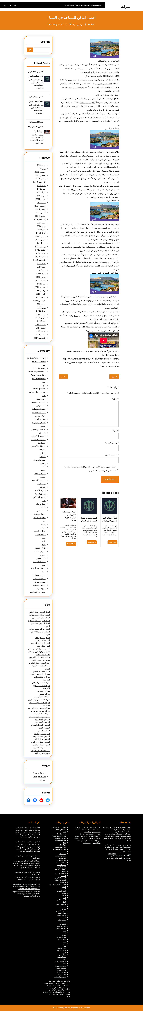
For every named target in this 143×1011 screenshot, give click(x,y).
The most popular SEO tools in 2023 (102, 76)
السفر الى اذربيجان (42, 637)
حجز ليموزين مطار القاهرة (39, 663)
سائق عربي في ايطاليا (63, 981)
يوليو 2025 (41, 185)
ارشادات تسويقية (39, 412)
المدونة (43, 780)
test (44, 382)
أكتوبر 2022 (41, 294)
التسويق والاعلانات (38, 439)
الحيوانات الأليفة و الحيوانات (57, 884)
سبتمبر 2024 (40, 216)
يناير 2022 (41, 321)
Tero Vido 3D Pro (125, 856)
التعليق (115, 398)
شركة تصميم (45, 694)
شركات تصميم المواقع (41, 682)
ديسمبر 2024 (40, 206)
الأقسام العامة (40, 419)
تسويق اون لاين (39, 497)
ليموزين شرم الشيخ (42, 733)
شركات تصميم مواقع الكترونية (41, 687)
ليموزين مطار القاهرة (41, 739)
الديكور (43, 453)
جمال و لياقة (41, 504)
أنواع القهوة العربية (58, 992)
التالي (63, 377)
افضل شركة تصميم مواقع (39, 629)
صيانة (43, 538)
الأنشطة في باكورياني (103, 83)
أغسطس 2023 (39, 260)
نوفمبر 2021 (41, 328)
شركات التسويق (39, 531)
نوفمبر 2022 (40, 290)
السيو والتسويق (40, 460)
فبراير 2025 (41, 199)
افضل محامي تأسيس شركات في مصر (118, 846)
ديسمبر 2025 (40, 172)
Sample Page (39, 776)
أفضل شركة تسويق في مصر (91, 827)
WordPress (85, 1008)
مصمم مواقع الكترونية (41, 747)
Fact (43, 365)
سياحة (43, 527)
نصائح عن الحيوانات (38, 592)
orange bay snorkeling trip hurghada (56, 993)
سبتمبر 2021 (41, 334)
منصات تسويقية (39, 585)
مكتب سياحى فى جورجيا (40, 750)
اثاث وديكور (41, 405)
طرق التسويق (40, 548)
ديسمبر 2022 (40, 287)
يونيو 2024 (41, 226)
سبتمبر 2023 (40, 256)
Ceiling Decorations (36, 358)
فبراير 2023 (41, 280)
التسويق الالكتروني (38, 436)
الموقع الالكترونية (39, 480)
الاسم (116, 430)
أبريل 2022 (41, 311)
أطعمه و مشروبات (38, 402)
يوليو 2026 (41, 165)
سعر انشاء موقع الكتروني (40, 674)
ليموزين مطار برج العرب (40, 742)
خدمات (43, 507)
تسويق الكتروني (39, 490)
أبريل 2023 (41, 273)
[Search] (30, 50)
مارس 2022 (41, 314)
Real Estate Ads (38, 375)
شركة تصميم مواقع (42, 696)
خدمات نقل (41, 510)
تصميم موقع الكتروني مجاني (39, 651)
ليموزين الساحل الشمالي (40, 725)
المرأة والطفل (40, 473)
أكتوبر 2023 (41, 253)
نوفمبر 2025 (40, 175)
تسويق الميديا (40, 493)
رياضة (43, 524)
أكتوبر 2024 (41, 212)
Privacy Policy (39, 773)
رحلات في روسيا (120, 849)
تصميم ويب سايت (43, 654)
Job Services (40, 368)
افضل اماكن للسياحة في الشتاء (107, 95)
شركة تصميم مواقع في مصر (38, 708)
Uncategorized (55, 24)
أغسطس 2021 (40, 338)
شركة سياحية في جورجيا (40, 711)
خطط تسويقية (40, 514)
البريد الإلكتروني (112, 442)
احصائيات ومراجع (39, 409)
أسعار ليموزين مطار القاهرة (39, 612)
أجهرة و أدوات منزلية (37, 392)
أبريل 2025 (41, 192)
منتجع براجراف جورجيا (89, 830)
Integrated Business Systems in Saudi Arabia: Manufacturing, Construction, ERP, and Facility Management (26, 886)
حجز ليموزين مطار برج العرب (41, 667)
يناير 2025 (41, 202)
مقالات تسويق (40, 582)
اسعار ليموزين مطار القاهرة (39, 620)
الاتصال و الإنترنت (39, 422)
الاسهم (43, 426)
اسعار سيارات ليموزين (41, 617)
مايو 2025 (41, 189)
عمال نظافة (87, 843)
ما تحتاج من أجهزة (38, 568)
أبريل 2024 (41, 233)
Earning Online (39, 361)
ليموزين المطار (44, 730)
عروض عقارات (40, 551)
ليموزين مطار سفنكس (41, 744)
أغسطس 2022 (39, 300)
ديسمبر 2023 (40, 246)
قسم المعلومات (39, 561)
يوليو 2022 (41, 304)
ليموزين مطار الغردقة (41, 736)
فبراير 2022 (41, 317)
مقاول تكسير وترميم (58, 988)
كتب (44, 565)
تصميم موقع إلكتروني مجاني (39, 648)
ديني (44, 521)
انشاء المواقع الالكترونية (40, 643)
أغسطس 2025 (39, 182)
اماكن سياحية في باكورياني (97, 72)
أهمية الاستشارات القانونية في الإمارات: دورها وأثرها (69, 516)
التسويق (42, 432)
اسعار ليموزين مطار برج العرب (40, 624)
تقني (44, 500)
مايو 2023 (41, 270)
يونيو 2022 (41, 307)
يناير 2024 (41, 243)
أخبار (44, 395)
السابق (114, 377)
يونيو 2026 (41, 168)
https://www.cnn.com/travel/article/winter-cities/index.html (91, 359)
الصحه (43, 466)
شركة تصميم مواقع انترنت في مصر (39, 704)
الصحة (43, 463)
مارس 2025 (40, 195)
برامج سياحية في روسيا (123, 845)
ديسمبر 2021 (40, 324)
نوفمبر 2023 (40, 250)
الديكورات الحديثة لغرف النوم (40, 633)
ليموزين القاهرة (44, 728)
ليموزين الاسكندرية (42, 722)
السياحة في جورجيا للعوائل (108, 61)
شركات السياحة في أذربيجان (58, 989)
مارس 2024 (40, 236)
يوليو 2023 (41, 263)
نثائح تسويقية (40, 588)
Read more (22, 880)
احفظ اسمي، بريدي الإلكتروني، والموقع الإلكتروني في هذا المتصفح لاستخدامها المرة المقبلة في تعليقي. (90, 468)
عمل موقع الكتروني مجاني (39, 716)
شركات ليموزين (43, 691)
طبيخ (44, 544)
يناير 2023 (41, 283)
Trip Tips (42, 385)
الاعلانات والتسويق (38, 429)
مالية (44, 571)
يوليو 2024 (41, 222)
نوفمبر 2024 (40, 209)
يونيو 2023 (41, 267)
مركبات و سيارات (39, 575)
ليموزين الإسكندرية (42, 719)
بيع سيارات (41, 483)
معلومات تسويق (39, 578)
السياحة (43, 456)
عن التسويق (41, 558)
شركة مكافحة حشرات (41, 713)
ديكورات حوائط (39, 517)
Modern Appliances (37, 371)
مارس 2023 (41, 277)
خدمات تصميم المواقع (41, 671)
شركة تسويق (40, 534)
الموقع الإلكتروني (112, 454)
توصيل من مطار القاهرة (40, 660)
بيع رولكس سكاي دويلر (118, 858)
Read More (112, 542)
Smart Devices (39, 378)
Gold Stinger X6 (94, 836)
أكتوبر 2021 (41, 331)
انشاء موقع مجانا (43, 646)
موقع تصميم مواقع (42, 753)
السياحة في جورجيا (42, 640)
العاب (43, 470)
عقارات (43, 554)
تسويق (43, 487)
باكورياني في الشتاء (87, 102)
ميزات (125, 6)
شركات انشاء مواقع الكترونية (42, 678)
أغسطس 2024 (39, 219)
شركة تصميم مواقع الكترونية (38, 699)
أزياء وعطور (41, 399)
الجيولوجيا (42, 443)
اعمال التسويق (40, 416)
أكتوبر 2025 (41, 178)
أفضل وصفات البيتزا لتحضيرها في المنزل (109, 519)
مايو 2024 (41, 229)
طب (44, 541)
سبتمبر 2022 (40, 297)
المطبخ (43, 477)
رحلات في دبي (60, 983)
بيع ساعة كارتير (88, 841)
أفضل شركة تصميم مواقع (39, 615)
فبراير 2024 (41, 239)
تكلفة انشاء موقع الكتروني (39, 657)
